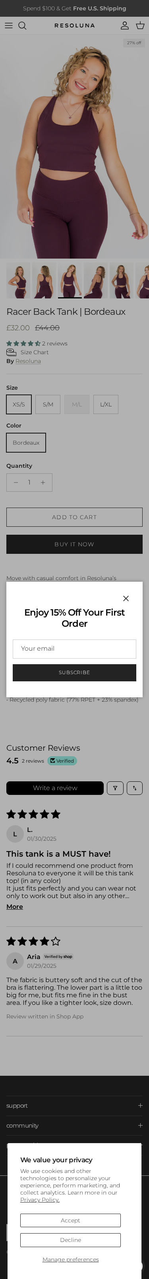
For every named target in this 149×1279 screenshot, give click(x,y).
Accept (70, 1220)
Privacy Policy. (40, 1199)
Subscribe (75, 672)
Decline (70, 1240)
